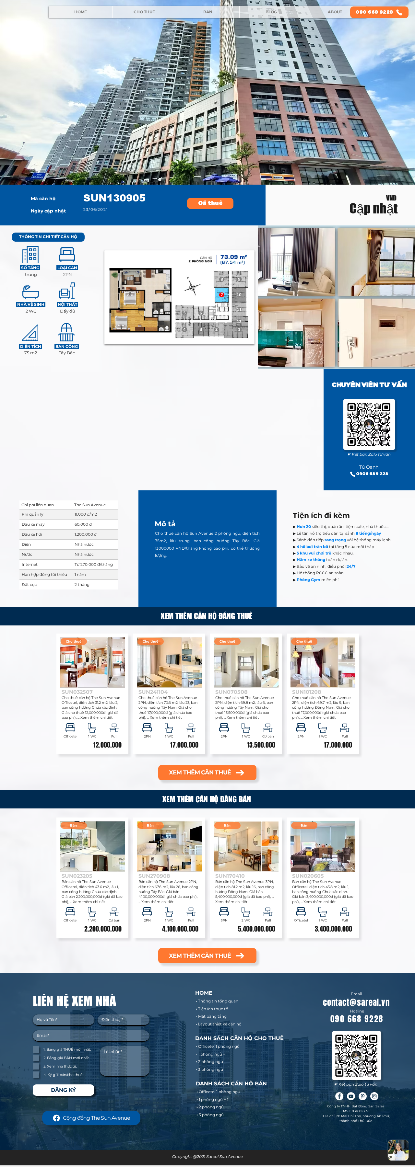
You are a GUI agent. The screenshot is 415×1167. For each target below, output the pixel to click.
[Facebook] (339, 1096)
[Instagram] (374, 1096)
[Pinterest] (363, 1096)
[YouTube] (351, 1096)
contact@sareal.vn (356, 1002)
